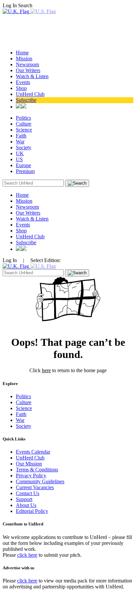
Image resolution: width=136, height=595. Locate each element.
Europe (23, 165)
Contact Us (27, 493)
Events (23, 82)
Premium (25, 171)
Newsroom (27, 64)
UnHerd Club (30, 94)
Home (22, 52)
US (19, 159)
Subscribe (26, 100)
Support (24, 499)
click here (27, 555)
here (46, 370)
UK (20, 153)
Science (24, 130)
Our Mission (29, 463)
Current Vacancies (35, 487)
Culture (23, 124)
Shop (21, 88)
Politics (23, 118)
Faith (21, 135)
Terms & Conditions (37, 469)
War (20, 141)
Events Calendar (33, 452)
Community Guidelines (40, 481)
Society (23, 147)
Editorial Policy (32, 511)
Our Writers (28, 70)
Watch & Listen (32, 76)
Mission (24, 58)
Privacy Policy (31, 475)
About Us (26, 505)
